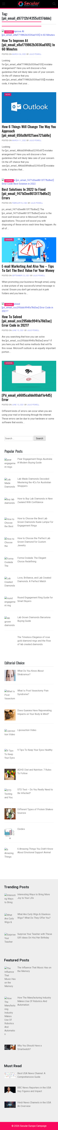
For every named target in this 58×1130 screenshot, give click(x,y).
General (9, 32)
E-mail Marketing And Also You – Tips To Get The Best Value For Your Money (28, 268)
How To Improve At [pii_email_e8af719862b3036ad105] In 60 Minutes (28, 45)
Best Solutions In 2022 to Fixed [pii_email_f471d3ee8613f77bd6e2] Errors (26, 193)
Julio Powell (35, 54)
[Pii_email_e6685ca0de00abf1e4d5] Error (27, 397)
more (8, 94)
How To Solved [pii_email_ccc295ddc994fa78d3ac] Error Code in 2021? (27, 321)
